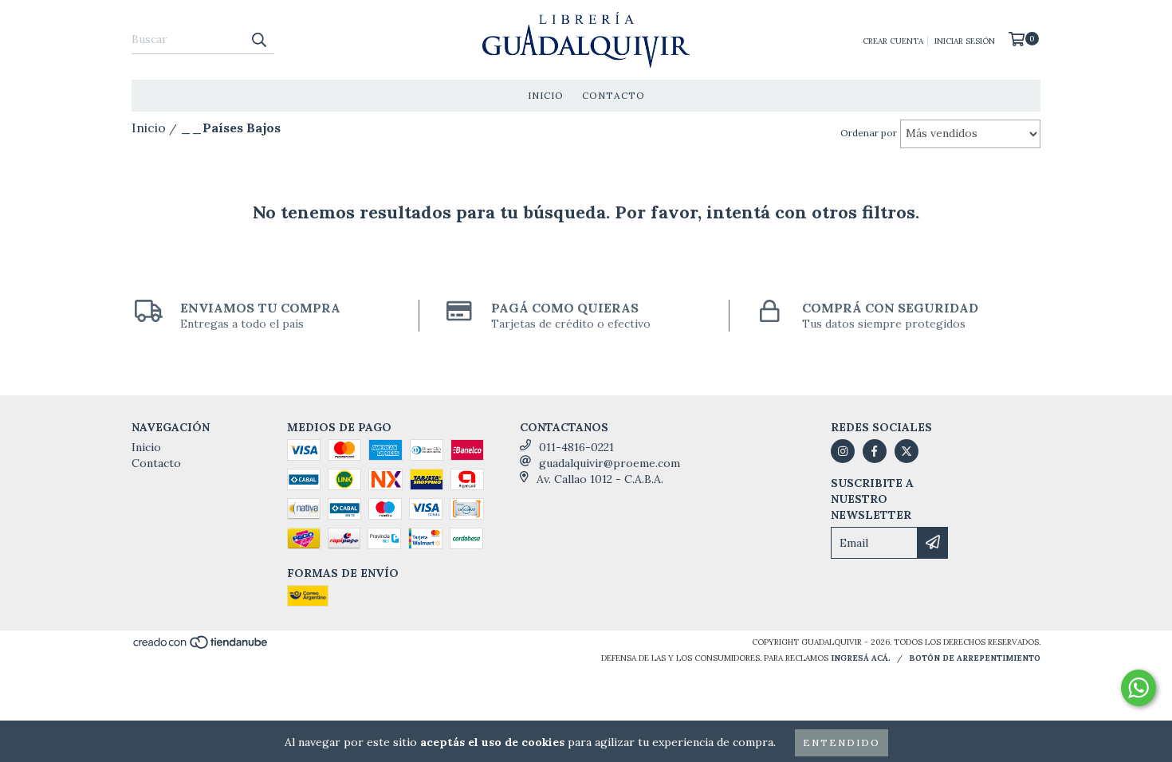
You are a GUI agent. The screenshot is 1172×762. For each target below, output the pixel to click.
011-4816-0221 (576, 447)
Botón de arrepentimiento (974, 658)
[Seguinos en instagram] (843, 451)
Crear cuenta (893, 41)
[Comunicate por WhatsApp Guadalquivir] (1138, 688)
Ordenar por (868, 133)
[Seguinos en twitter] (906, 451)
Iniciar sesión (964, 41)
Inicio (546, 95)
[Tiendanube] (201, 647)
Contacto (613, 95)
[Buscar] (258, 40)
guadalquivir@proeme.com (609, 463)
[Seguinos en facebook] (875, 451)
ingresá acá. (861, 658)
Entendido (841, 742)
